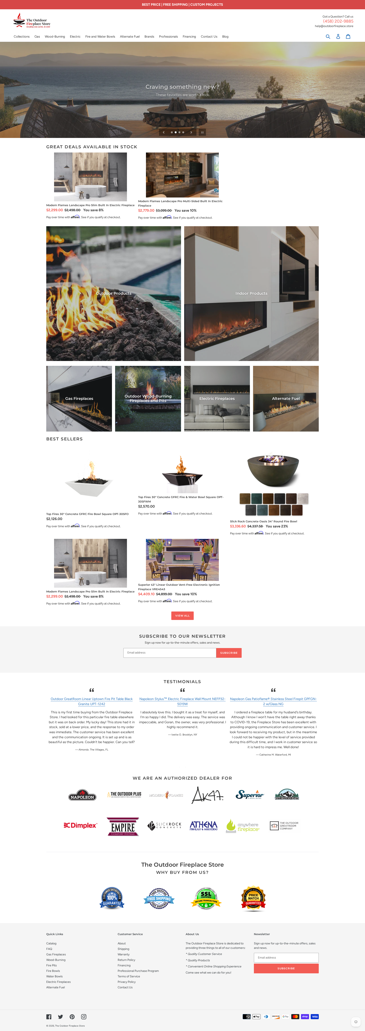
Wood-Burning (55, 960)
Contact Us (125, 987)
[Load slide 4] (183, 132)
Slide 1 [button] (179, 767)
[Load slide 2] (176, 132)
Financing (124, 965)
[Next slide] (191, 132)
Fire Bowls (53, 971)
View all (182, 615)
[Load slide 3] (179, 132)
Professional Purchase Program (138, 971)
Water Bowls (54, 976)
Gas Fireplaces (56, 954)
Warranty (123, 954)
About (122, 943)
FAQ (49, 949)
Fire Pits (51, 965)
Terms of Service (129, 976)
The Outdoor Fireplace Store (70, 1025)
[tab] (179, 767)
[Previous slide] (163, 132)
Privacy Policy (127, 982)
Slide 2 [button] (186, 767)
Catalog (51, 943)
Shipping (123, 949)
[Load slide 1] (172, 132)
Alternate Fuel (55, 987)
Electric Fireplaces (58, 982)
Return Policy (126, 960)
